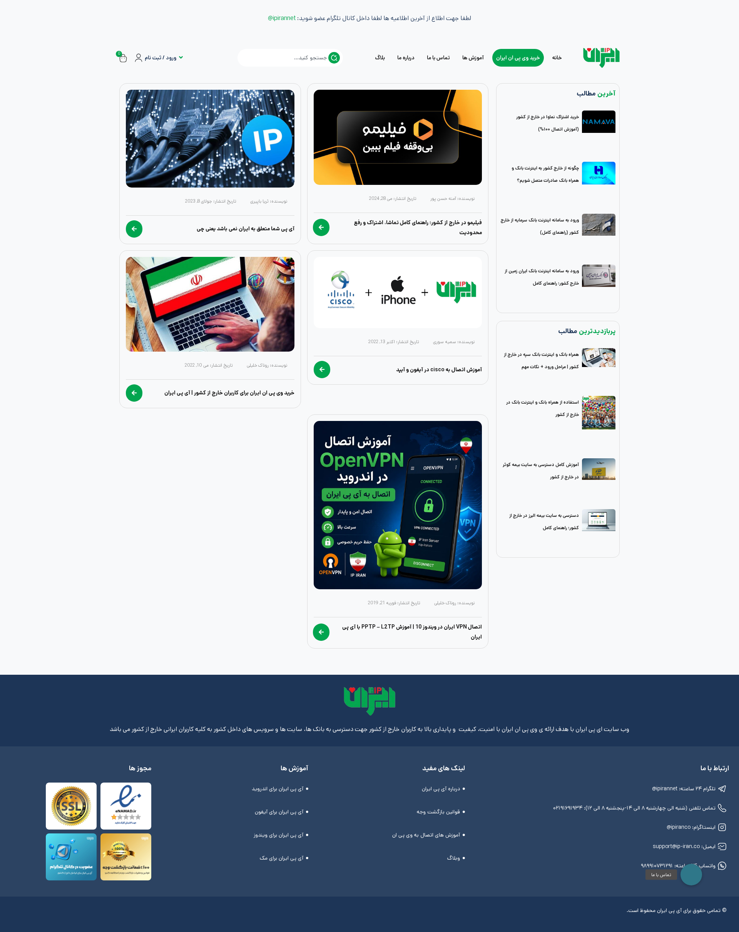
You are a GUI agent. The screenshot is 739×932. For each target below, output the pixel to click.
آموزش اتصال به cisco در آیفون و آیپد (439, 370)
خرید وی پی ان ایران (518, 58)
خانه (557, 58)
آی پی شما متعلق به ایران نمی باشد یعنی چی (245, 229)
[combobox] (290, 58)
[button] (691, 874)
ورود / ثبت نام (160, 58)
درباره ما (406, 58)
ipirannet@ (282, 18)
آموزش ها (473, 58)
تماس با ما (438, 58)
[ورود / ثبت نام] (138, 57)
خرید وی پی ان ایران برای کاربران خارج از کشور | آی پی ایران (229, 393)
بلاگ (380, 58)
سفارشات (196, 63)
